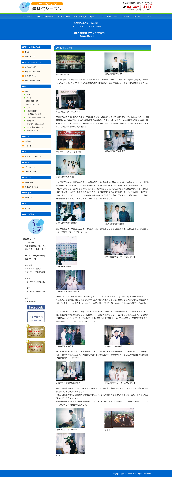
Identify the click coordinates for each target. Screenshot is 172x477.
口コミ (100, 16)
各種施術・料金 (31, 67)
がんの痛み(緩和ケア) (35, 127)
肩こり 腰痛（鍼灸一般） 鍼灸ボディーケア (32, 101)
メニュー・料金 (63, 16)
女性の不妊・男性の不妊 (36, 117)
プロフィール (30, 167)
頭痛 (28, 94)
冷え (28, 107)
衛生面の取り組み (31, 187)
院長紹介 (125, 16)
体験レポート (112, 16)
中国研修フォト (31, 171)
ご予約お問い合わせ (44, 16)
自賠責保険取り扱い (32, 71)
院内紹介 (136, 16)
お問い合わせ (30, 56)
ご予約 (27, 52)
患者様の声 (29, 141)
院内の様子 (29, 182)
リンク (27, 208)
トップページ (26, 16)
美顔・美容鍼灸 (80, 16)
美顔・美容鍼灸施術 (32, 80)
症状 (92, 16)
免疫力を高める (32, 130)
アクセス (147, 16)
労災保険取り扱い (31, 76)
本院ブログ (29, 156)
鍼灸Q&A (28, 197)
